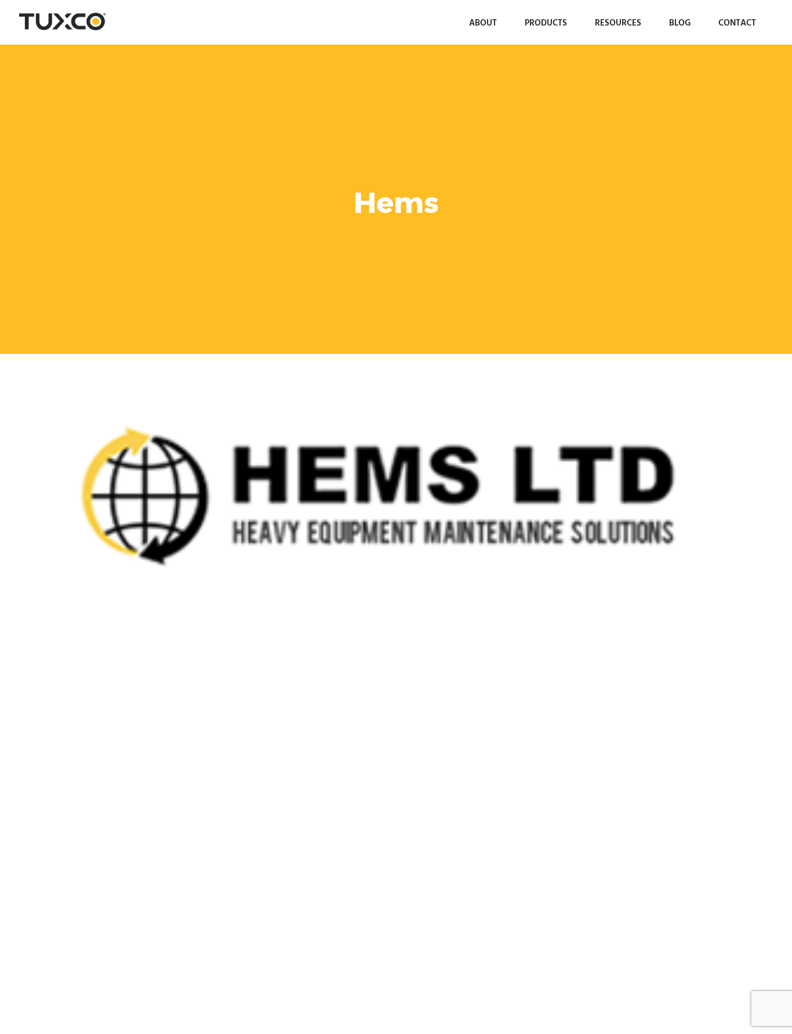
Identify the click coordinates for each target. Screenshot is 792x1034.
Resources (618, 22)
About (483, 22)
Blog (680, 22)
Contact (737, 22)
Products (546, 22)
